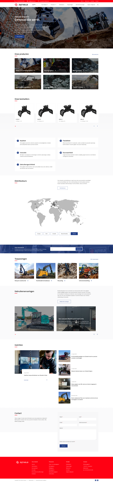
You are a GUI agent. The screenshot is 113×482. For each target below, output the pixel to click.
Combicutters (51, 473)
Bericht (61, 428)
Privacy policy (31, 480)
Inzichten (92, 1)
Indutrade (34, 473)
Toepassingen (70, 4)
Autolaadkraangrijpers (53, 472)
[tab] (38, 233)
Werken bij (87, 1)
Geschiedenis (34, 466)
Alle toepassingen (94, 259)
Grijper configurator (91, 4)
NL (34, 4)
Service (33, 464)
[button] (82, 1)
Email (61, 422)
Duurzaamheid (34, 468)
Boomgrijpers (51, 466)
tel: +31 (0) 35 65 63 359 (88, 470)
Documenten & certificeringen (37, 472)
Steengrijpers (51, 470)
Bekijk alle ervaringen (64, 301)
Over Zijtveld (43, 4)
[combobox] (34, 4)
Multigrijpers (51, 468)
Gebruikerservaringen (80, 4)
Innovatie (33, 470)
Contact (96, 1)
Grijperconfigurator (70, 472)
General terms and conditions (41, 480)
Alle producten (95, 54)
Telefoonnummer (83, 422)
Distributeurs (61, 4)
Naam (61, 417)
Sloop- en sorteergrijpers (54, 464)
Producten (53, 4)
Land (80, 417)
